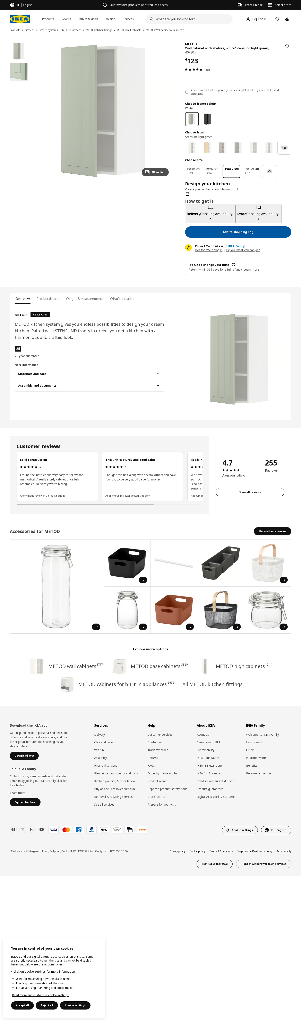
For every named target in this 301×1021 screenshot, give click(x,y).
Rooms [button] (66, 19)
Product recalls (157, 781)
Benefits (251, 765)
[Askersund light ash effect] (207, 148)
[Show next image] (164, 111)
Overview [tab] (23, 298)
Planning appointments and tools (116, 773)
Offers (250, 750)
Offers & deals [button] (88, 19)
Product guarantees (210, 789)
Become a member (259, 773)
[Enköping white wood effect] (269, 148)
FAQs (151, 765)
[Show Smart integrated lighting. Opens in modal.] (173, 563)
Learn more (17, 793)
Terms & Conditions (221, 851)
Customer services (160, 734)
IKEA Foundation (208, 758)
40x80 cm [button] (192, 52)
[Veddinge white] (253, 148)
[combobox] (188, 19)
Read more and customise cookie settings (40, 995)
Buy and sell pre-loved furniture (115, 789)
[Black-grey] (207, 119)
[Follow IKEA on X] (22, 829)
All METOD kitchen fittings (212, 684)
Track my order (158, 750)
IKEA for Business (208, 773)
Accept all (22, 1005)
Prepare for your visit (162, 804)
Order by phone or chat (163, 773)
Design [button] (110, 19)
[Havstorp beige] (223, 148)
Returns (153, 758)
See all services (104, 804)
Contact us (155, 742)
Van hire (99, 750)
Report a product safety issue (167, 789)
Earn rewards (255, 742)
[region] (103, 111)
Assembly (100, 758)
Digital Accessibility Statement (217, 797)
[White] (192, 119)
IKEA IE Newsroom (209, 765)
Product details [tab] (47, 298)
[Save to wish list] (287, 46)
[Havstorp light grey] (238, 148)
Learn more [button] (251, 269)
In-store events (256, 758)
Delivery (99, 734)
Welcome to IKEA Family (262, 734)
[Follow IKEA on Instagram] (32, 829)
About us (203, 734)
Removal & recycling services (113, 797)
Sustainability (205, 750)
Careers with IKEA (209, 742)
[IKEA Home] (20, 19)
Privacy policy (177, 851)
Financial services (105, 765)
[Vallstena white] (192, 148)
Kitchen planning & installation (114, 781)
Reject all (47, 1005)
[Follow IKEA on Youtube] (41, 829)
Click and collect (104, 742)
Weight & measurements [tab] (85, 298)
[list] (110, 476)
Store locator (156, 797)
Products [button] (48, 19)
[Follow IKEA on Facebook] (13, 829)
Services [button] (128, 19)
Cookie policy (197, 851)
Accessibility (284, 851)
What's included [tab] (122, 298)
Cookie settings (75, 1005)
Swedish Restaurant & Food (215, 781)
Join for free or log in (209, 250)
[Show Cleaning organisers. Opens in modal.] (220, 563)
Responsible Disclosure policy (255, 851)
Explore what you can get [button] (243, 250)
